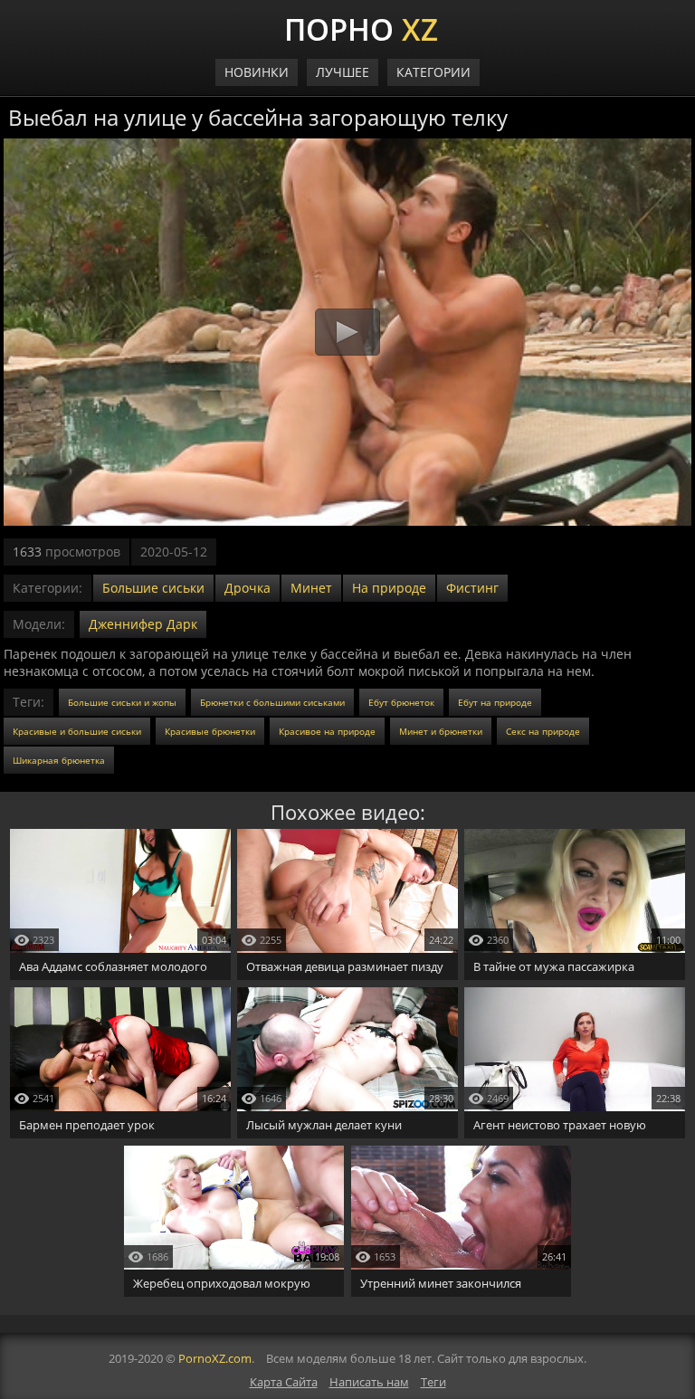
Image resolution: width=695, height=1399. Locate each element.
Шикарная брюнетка (59, 760)
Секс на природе (543, 731)
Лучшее (342, 72)
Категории (433, 72)
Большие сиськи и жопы (122, 702)
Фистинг (472, 587)
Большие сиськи (153, 587)
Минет (311, 587)
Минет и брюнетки (440, 731)
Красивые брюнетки (210, 731)
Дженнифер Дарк (143, 624)
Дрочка (247, 587)
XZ (361, 27)
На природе (389, 587)
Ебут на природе (495, 702)
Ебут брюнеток (401, 702)
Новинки (256, 72)
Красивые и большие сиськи (77, 731)
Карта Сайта (284, 1382)
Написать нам (369, 1382)
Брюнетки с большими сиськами (272, 702)
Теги (433, 1382)
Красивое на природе (327, 731)
